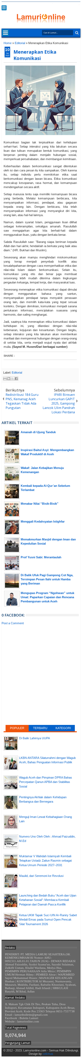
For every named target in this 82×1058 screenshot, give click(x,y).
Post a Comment (13, 623)
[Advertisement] (40, 658)
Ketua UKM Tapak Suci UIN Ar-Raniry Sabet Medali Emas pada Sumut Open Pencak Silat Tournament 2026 (48, 919)
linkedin (67, 5)
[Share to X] (13, 379)
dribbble (72, 5)
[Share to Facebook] (16, 379)
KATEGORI (63, 728)
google (57, 5)
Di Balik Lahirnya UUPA (34, 738)
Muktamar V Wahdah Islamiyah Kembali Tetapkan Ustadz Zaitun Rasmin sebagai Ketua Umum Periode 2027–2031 (45, 860)
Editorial (17, 372)
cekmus (48, 1053)
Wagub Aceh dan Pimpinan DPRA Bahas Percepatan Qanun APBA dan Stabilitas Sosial (45, 782)
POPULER (17, 728)
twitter (46, 5)
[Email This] (5, 379)
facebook (52, 5)
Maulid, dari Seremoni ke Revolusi (41, 875)
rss (62, 5)
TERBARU (40, 728)
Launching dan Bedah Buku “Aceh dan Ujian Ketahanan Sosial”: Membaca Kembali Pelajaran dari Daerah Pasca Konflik (47, 900)
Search (76, 33)
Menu (4, 7)
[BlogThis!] (9, 379)
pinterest (77, 5)
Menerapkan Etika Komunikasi (35, 55)
